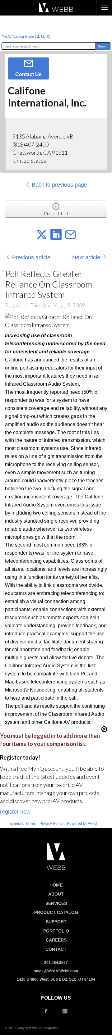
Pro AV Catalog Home (18, 37)
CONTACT (56, 949)
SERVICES (56, 903)
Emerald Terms (23, 823)
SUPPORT (56, 921)
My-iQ (45, 37)
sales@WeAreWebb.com (56, 971)
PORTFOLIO (56, 930)
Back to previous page (58, 185)
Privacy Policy (51, 823)
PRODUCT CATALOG (56, 912)
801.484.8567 (56, 962)
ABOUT (56, 894)
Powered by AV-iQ (82, 823)
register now (15, 812)
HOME (56, 885)
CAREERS (56, 939)
